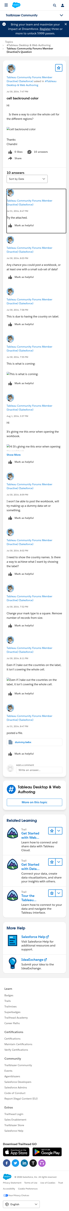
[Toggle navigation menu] (61, 15)
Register (45, 29)
